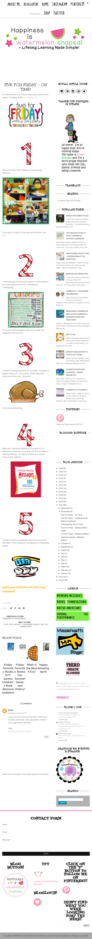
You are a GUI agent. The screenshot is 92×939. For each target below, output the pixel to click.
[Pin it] (24, 608)
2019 (61, 492)
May (63, 560)
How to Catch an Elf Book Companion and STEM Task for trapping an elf (70, 726)
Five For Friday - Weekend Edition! (75, 534)
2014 (61, 577)
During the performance (72, 616)
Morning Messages (69, 596)
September (66, 547)
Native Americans (69, 608)
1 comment (6, 603)
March (64, 567)
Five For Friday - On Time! (71, 515)
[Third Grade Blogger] (73, 675)
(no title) (70, 334)
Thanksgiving (77, 602)
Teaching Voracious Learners (20, 731)
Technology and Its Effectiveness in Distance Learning (76, 236)
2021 (61, 485)
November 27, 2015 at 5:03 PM (17, 713)
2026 (61, 468)
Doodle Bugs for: (31, 97)
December (65, 508)
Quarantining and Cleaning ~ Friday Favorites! (75, 372)
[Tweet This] (11, 608)
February (65, 570)
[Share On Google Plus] (19, 608)
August (64, 550)
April (63, 563)
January (64, 573)
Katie (10, 710)
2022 (61, 482)
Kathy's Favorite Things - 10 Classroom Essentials (69, 716)
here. (4, 235)
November (65, 511)
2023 (61, 478)
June (63, 557)
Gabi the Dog (64, 734)
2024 (61, 475)
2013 (61, 580)
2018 (61, 495)
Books (61, 602)
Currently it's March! (77, 390)
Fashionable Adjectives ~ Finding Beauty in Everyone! (77, 256)
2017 (61, 498)
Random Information (77, 274)
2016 (61, 501)
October (64, 543)
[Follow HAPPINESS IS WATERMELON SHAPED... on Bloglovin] (62, 699)
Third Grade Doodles (68, 713)
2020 (61, 488)
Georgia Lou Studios (80, 936)
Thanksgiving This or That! (72, 524)
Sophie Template (53, 936)
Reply (46, 736)
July (63, 553)
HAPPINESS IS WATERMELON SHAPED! (29, 936)
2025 (61, 472)
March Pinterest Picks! (77, 216)
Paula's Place (64, 722)
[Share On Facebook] (15, 608)
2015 (61, 505)
